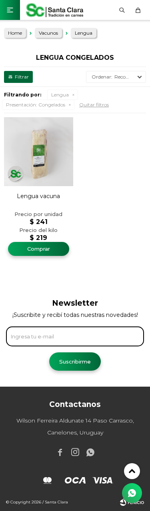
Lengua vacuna (38, 196)
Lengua (60, 95)
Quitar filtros (94, 105)
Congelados (35, 105)
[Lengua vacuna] (38, 151)
